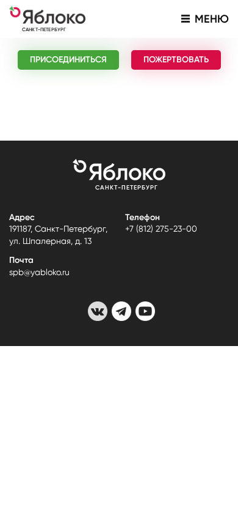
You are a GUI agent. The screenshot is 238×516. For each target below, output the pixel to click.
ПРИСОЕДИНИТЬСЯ (68, 59)
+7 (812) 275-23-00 (161, 229)
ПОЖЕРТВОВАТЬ (176, 59)
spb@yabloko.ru (39, 272)
